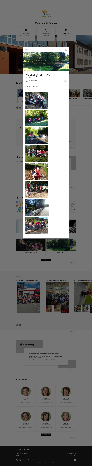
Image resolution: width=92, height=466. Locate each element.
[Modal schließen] (66, 49)
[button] (46, 61)
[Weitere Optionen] (65, 81)
